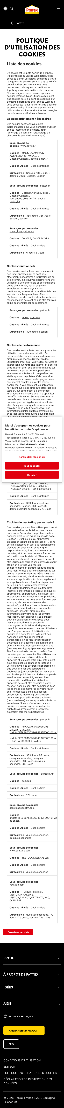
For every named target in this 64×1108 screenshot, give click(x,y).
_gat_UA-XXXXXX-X (22, 741)
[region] (32, 450)
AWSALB (33, 155)
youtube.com (17, 884)
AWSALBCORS (18, 155)
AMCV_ (38, 741)
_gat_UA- (25, 729)
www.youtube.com (20, 850)
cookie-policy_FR (40, 158)
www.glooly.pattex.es (22, 231)
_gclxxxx (42, 485)
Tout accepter (32, 465)
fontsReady (38, 152)
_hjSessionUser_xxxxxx (23, 485)
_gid (30, 483)
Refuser (32, 475)
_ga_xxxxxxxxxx (41, 488)
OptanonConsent (19, 158)
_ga (24, 483)
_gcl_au (14, 729)
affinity (26, 152)
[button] (32, 958)
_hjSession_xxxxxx (20, 488)
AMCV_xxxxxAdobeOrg (35, 726)
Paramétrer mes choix (18, 932)
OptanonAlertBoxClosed (35, 192)
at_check (35, 317)
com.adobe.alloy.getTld (23, 198)
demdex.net (47, 773)
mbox (25, 317)
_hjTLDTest (40, 483)
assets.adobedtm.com (22, 807)
